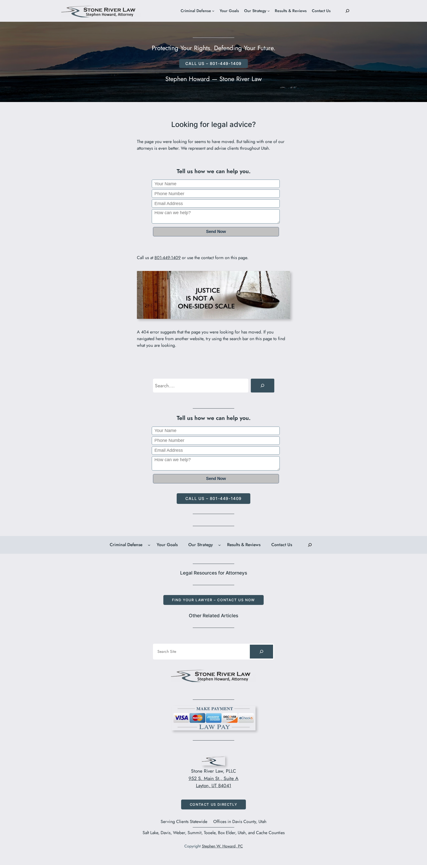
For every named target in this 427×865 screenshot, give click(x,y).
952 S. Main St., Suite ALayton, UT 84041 (213, 782)
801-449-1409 (167, 257)
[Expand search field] (347, 11)
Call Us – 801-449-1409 (213, 498)
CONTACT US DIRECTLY (213, 804)
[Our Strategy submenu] (268, 11)
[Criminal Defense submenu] (213, 11)
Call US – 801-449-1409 (213, 63)
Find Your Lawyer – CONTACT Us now (213, 600)
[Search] (262, 385)
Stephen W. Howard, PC (222, 846)
